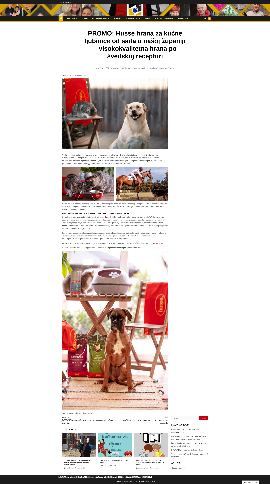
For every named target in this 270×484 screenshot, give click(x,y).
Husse (107, 217)
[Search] (205, 18)
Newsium (142, 481)
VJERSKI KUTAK (132, 19)
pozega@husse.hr (156, 243)
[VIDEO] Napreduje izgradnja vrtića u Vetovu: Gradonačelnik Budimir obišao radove (78, 462)
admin (66, 76)
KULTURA (118, 19)
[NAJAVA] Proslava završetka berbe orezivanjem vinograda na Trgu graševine (87, 420)
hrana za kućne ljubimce (73, 413)
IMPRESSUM (183, 19)
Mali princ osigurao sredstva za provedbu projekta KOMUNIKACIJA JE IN (150, 462)
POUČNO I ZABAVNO (163, 19)
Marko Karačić (81, 468)
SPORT (148, 19)
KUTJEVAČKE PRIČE (99, 19)
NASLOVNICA (72, 19)
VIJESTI (85, 19)
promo (90, 413)
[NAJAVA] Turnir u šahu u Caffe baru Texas (187, 450)
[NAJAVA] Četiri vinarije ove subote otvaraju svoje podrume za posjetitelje (145, 420)
